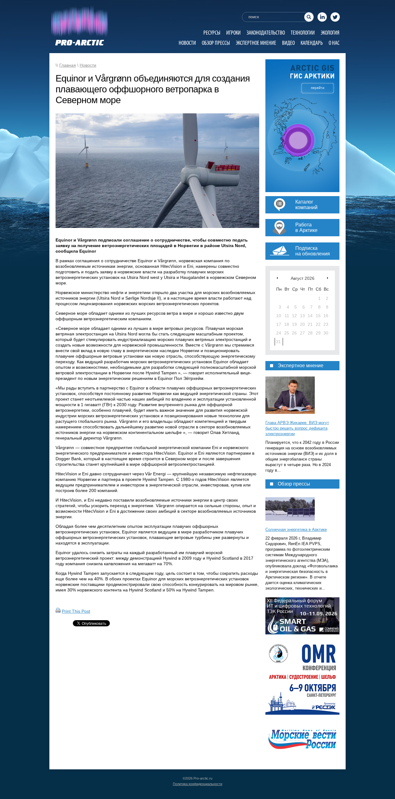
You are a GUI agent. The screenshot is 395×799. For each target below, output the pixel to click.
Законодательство (266, 32)
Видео (288, 42)
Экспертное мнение (256, 42)
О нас (334, 42)
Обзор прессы (216, 42)
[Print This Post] (58, 611)
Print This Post (76, 611)
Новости (187, 42)
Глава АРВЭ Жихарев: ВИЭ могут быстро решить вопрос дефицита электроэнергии (297, 428)
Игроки (233, 32)
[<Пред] (277, 278)
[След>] (327, 278)
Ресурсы (211, 32)
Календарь (312, 42)
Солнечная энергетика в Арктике (296, 529)
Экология (330, 32)
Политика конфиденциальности (197, 784)
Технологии (303, 32)
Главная (67, 65)
